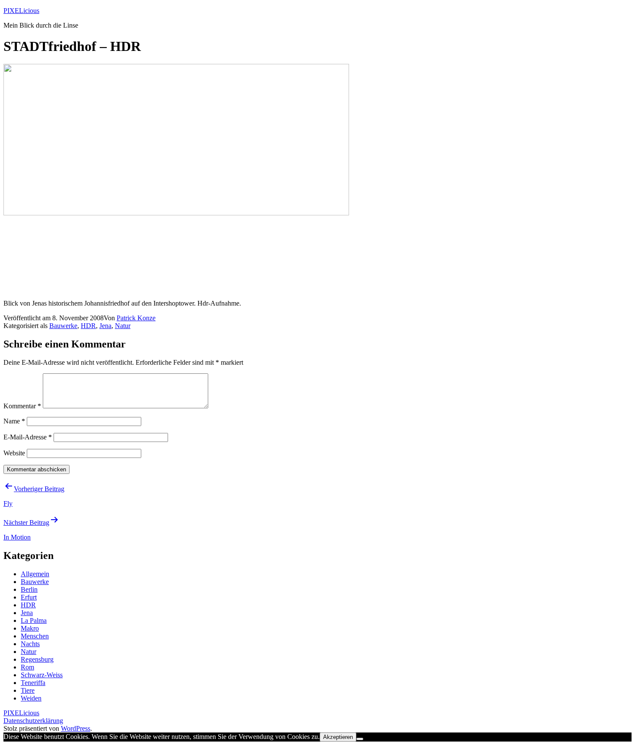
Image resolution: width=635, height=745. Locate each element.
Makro (30, 628)
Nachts (30, 643)
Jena (105, 325)
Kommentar (22, 406)
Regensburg (37, 659)
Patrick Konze (136, 318)
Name (14, 421)
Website (14, 453)
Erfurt (29, 597)
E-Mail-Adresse (27, 437)
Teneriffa (33, 682)
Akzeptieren (338, 737)
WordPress (75, 728)
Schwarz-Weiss (42, 675)
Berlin (29, 589)
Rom (27, 667)
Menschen (35, 636)
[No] (359, 739)
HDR (88, 325)
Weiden (31, 698)
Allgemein (35, 574)
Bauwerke (63, 325)
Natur (122, 325)
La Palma (34, 620)
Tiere (28, 690)
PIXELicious (21, 10)
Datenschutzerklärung (33, 720)
